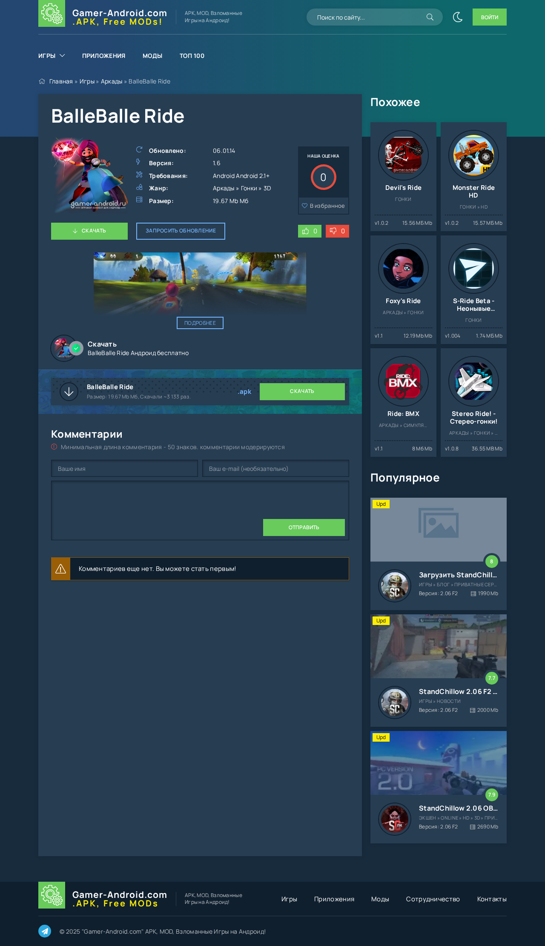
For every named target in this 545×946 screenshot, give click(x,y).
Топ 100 (192, 56)
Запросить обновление (181, 230)
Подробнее (200, 323)
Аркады (112, 81)
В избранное (327, 205)
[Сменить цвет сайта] (457, 17)
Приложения (104, 56)
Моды (153, 56)
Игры (46, 56)
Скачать (94, 230)
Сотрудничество (433, 898)
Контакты (492, 898)
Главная (61, 81)
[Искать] (430, 17)
